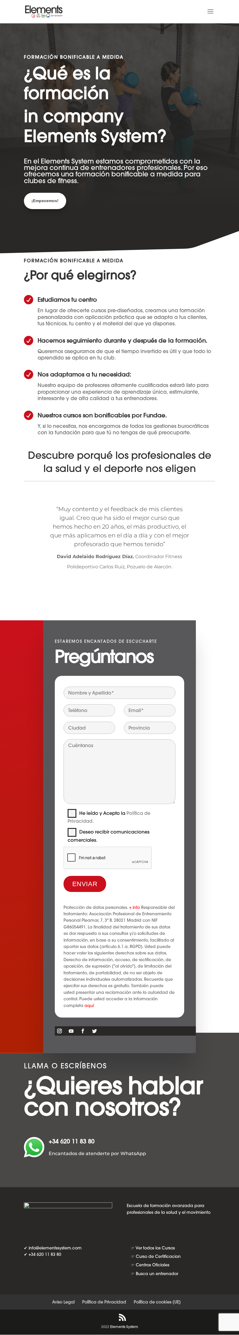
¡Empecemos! (49, 200)
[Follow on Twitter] (94, 1031)
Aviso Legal (63, 1302)
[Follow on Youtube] (71, 1031)
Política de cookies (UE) (157, 1302)
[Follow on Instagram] (59, 1031)
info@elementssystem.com (55, 1248)
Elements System (124, 1326)
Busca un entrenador (157, 1273)
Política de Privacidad (104, 1302)
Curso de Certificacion (158, 1256)
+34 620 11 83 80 (71, 1141)
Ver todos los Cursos (155, 1248)
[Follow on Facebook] (82, 1031)
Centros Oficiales (152, 1265)
